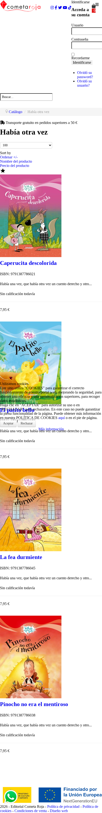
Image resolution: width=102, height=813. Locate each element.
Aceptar (8, 423)
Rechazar (27, 423)
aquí (61, 418)
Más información (51, 429)
